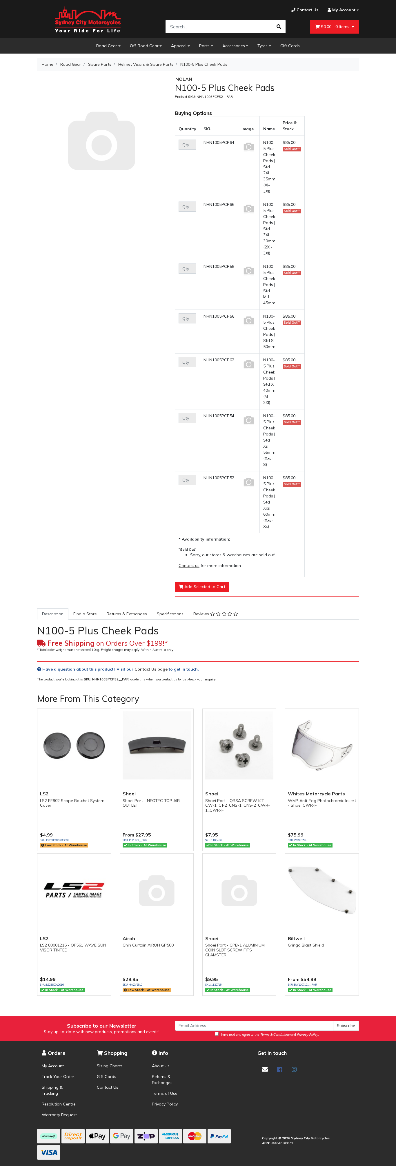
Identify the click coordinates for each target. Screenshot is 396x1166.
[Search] (279, 26)
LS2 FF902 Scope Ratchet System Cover (72, 803)
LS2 (44, 794)
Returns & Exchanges (127, 613)
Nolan (183, 79)
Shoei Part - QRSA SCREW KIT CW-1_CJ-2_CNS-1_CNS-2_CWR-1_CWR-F (237, 805)
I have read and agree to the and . (269, 1035)
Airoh (129, 938)
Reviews (201, 613)
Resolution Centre (59, 1104)
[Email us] (265, 1069)
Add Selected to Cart (204, 586)
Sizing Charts (110, 1065)
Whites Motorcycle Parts (316, 794)
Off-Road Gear (144, 45)
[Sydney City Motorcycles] (88, 19)
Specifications (170, 613)
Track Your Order (58, 1076)
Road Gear (106, 45)
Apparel (178, 45)
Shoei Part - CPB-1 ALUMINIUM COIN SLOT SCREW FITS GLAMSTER (235, 950)
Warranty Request (59, 1114)
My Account (53, 1065)
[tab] (52, 614)
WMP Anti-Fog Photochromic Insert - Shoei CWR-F (322, 803)
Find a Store (85, 613)
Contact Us (107, 1087)
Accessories (233, 45)
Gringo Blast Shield (306, 945)
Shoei (129, 794)
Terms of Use (164, 1093)
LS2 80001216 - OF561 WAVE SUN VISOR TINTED (73, 947)
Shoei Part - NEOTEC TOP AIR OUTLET (151, 803)
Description (52, 613)
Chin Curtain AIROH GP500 (148, 945)
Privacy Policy (165, 1104)
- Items (335, 26)
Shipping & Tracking (52, 1090)
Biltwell (296, 938)
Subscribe (346, 1025)
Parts (204, 45)
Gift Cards (290, 45)
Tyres (262, 45)
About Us (161, 1065)
